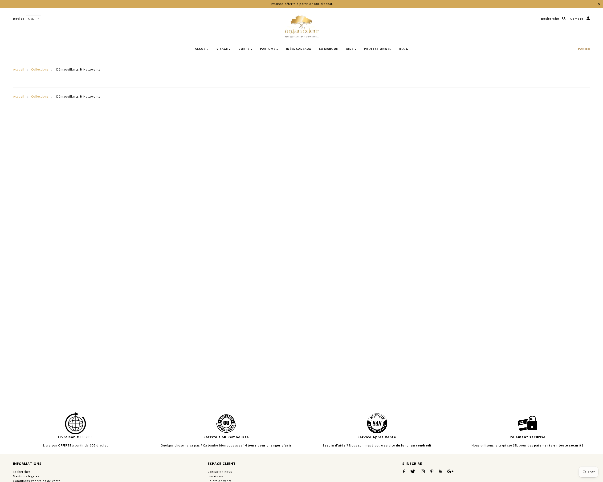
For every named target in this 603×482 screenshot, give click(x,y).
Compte (577, 19)
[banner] (301, 26)
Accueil (18, 69)
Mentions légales (26, 476)
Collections (40, 69)
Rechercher (21, 472)
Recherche (550, 19)
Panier (584, 49)
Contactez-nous (220, 472)
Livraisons (216, 476)
